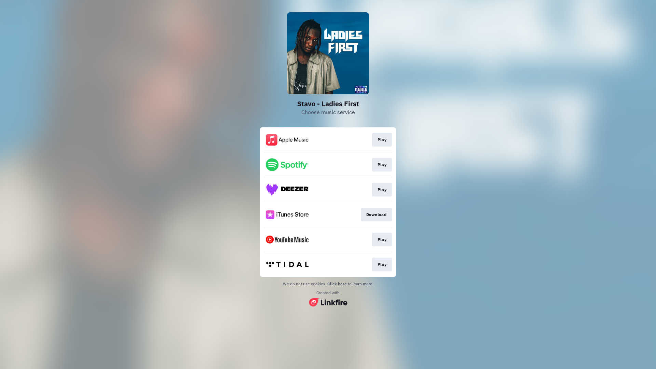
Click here (337, 283)
